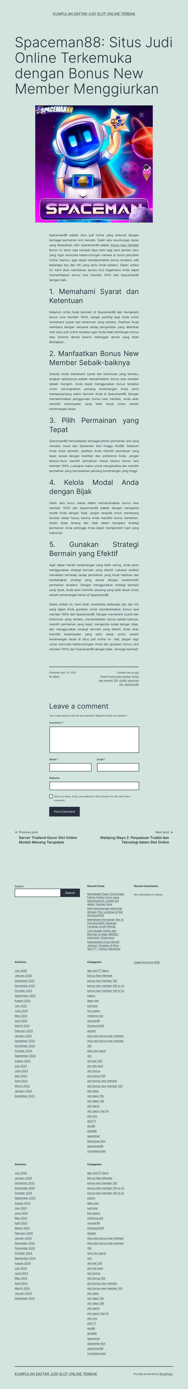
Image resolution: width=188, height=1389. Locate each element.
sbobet (91, 1030)
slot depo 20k (95, 1101)
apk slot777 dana (97, 970)
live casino (93, 1010)
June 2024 (21, 1070)
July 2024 (21, 1065)
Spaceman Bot (96, 1141)
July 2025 (21, 1005)
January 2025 (23, 1035)
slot (137, 672)
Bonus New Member (100, 975)
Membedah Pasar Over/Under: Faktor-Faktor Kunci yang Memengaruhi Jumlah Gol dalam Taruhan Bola (106, 899)
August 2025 (23, 1000)
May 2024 (21, 1075)
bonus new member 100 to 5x (105, 990)
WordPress (166, 1374)
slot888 (92, 1131)
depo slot (93, 1000)
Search (19, 886)
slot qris (92, 1116)
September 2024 (25, 1055)
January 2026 (23, 975)
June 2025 (21, 1010)
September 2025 (25, 995)
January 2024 (23, 1091)
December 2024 (25, 1040)
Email (101, 759)
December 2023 (25, 1096)
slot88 (122, 680)
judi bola (92, 1005)
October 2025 (23, 990)
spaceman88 (132, 684)
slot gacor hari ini (98, 1111)
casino (91, 995)
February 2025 (24, 1030)
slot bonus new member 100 (104, 1086)
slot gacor (93, 1106)
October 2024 (23, 1050)
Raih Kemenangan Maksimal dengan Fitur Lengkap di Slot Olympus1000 (105, 912)
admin (56, 676)
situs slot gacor (96, 1050)
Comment (56, 722)
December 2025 (25, 980)
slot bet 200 (94, 1060)
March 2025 (22, 1025)
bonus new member (125, 245)
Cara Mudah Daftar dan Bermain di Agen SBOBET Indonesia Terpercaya (103, 934)
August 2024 (23, 1060)
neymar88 (93, 1020)
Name (54, 759)
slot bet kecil (95, 1065)
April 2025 (21, 1020)
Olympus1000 (95, 1025)
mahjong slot (95, 1015)
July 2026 (21, 970)
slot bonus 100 (96, 1075)
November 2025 (25, 985)
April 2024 (21, 1080)
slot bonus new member (102, 1080)
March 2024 (22, 1086)
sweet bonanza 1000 (147, 962)
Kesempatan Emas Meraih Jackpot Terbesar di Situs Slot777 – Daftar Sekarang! (103, 945)
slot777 (91, 1121)
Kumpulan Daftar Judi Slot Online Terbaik (94, 14)
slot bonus (93, 1070)
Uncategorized (96, 1151)
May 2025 (21, 1015)
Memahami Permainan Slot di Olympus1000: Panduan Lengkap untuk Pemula (105, 923)
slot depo (93, 1091)
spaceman (93, 1136)
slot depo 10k (95, 1096)
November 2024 (25, 1045)
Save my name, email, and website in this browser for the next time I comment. (92, 798)
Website (54, 778)
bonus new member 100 (102, 980)
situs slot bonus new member (105, 1035)
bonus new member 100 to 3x (105, 985)
